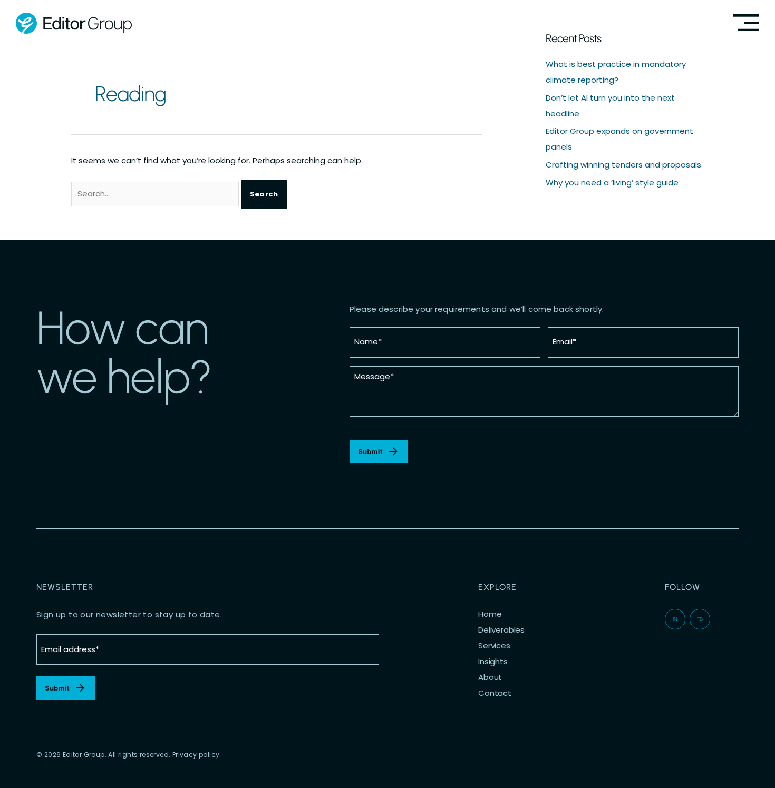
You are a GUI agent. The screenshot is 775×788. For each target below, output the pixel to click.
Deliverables (501, 630)
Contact (494, 693)
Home (489, 614)
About (490, 677)
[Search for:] (156, 193)
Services (494, 646)
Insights (493, 661)
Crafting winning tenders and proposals (623, 164)
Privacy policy (196, 754)
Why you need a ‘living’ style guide (612, 182)
